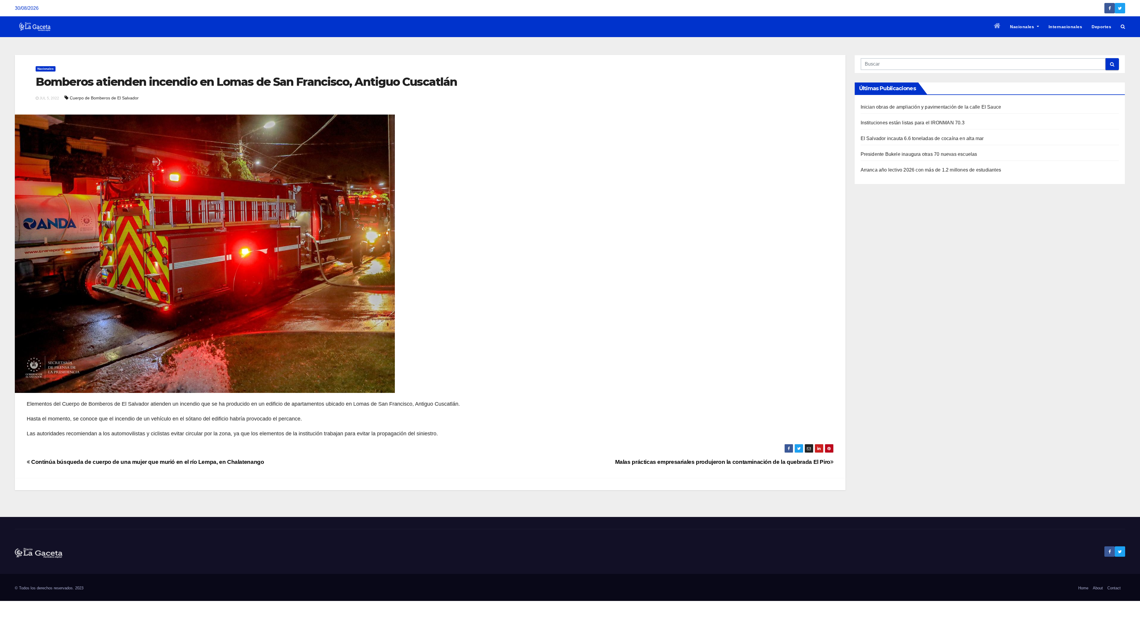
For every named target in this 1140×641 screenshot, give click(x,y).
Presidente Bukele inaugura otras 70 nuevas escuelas (919, 154)
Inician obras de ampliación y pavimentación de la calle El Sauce (931, 107)
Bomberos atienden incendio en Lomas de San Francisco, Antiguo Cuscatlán (246, 82)
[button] (1123, 26)
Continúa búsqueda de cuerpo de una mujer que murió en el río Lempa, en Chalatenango (147, 462)
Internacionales (1065, 26)
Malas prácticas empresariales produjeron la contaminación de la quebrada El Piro (722, 462)
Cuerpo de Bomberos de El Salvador (104, 98)
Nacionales (1023, 26)
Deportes (1101, 26)
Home (1083, 588)
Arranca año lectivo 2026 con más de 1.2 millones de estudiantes (931, 169)
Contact (1114, 588)
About (1098, 588)
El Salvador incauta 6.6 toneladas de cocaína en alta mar (922, 138)
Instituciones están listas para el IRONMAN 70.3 (913, 122)
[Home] (997, 26)
